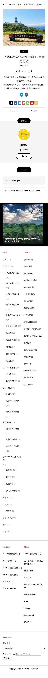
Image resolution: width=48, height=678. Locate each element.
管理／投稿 (28, 571)
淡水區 (9, 374)
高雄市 (5, 504)
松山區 (9, 333)
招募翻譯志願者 (30, 594)
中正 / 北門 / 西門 (13, 283)
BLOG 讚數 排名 (9, 561)
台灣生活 (27, 364)
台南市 (5, 498)
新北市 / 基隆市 (9, 368)
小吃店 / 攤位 (29, 294)
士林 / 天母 (10, 354)
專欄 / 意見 (28, 378)
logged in (20, 190)
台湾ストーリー (9, 588)
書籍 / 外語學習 (30, 350)
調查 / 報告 (28, 384)
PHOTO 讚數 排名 (10, 575)
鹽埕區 (9, 511)
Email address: (9, 654)
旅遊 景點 (28, 266)
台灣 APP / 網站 (30, 280)
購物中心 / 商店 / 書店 (33, 336)
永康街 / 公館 (11, 340)
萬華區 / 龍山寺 (12, 305)
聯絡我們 (27, 622)
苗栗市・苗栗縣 (12, 412)
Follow (25, 156)
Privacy (27, 608)
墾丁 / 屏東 (7, 518)
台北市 (5, 266)
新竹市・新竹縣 (12, 401)
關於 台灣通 (29, 615)
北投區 (9, 361)
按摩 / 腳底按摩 (30, 322)
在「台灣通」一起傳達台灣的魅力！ (33, 562)
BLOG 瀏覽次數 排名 (11, 554)
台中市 (9, 477)
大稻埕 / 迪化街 (12, 294)
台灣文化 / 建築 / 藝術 (33, 329)
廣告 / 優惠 (28, 259)
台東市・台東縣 (12, 446)
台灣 (24, 51)
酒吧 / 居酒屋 (29, 308)
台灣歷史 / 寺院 (30, 370)
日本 (4, 532)
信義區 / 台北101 (13, 315)
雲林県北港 (10, 470)
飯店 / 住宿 (28, 273)
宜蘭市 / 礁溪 (11, 439)
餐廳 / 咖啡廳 (29, 287)
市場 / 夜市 (28, 301)
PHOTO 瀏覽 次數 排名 (12, 568)
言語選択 (6, 643)
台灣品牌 (27, 343)
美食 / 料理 (28, 315)
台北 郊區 (7, 388)
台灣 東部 (7, 422)
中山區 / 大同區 (12, 273)
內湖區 (9, 347)
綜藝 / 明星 (28, 357)
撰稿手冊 (27, 577)
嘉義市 (9, 484)
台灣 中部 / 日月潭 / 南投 (12, 458)
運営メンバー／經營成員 (33, 586)
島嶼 (4, 525)
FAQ (26, 601)
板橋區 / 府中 (11, 381)
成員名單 (6, 581)
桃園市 (9, 394)
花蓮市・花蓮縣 (12, 429)
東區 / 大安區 (11, 326)
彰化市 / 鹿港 (11, 491)
